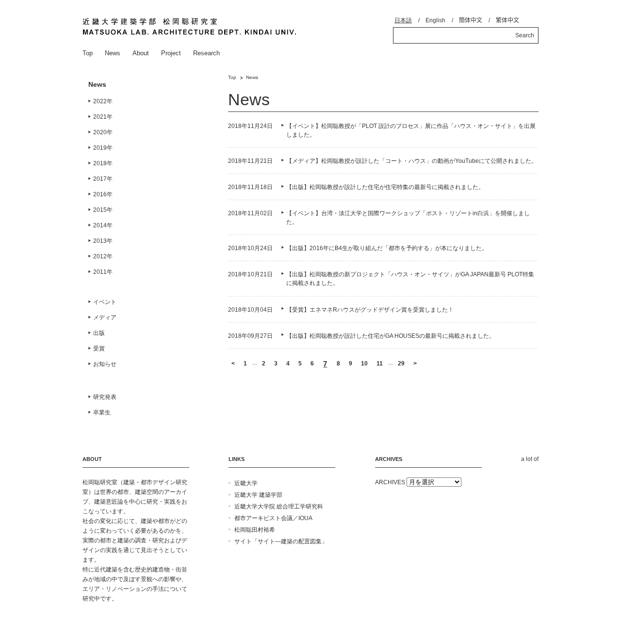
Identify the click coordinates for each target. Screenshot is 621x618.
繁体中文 (507, 20)
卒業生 (102, 412)
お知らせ (104, 364)
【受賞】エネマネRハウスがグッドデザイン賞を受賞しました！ (370, 309)
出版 (99, 333)
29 (401, 363)
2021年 (103, 116)
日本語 (403, 20)
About (140, 53)
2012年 (103, 256)
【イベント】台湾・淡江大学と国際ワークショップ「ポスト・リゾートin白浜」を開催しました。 (408, 217)
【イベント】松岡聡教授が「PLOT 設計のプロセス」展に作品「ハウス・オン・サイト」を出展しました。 (411, 130)
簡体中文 (470, 20)
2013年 (103, 241)
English (435, 20)
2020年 (103, 132)
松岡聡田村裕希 (254, 529)
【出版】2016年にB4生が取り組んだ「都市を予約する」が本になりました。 (387, 248)
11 (379, 363)
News (112, 53)
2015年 (103, 209)
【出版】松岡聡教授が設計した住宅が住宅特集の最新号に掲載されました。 (385, 187)
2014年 (103, 225)
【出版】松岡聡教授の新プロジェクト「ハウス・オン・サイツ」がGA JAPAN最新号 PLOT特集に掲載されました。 (410, 278)
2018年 (103, 163)
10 (364, 363)
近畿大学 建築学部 (258, 494)
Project (171, 53)
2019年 (103, 147)
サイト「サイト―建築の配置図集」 (280, 541)
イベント (104, 302)
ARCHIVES (390, 482)
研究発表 (104, 397)
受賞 (99, 348)
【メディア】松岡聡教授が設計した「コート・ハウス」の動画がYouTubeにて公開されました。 (411, 161)
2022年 (103, 101)
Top (87, 53)
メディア (104, 317)
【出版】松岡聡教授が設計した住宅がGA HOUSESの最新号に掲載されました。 (390, 336)
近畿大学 (246, 483)
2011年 (103, 272)
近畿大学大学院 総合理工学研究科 (278, 506)
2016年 (103, 194)
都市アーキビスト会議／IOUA (273, 518)
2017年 (103, 178)
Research (206, 53)
